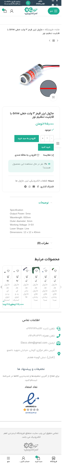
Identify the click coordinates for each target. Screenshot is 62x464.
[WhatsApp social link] (57, 5)
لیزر (26, 180)
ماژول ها (19, 180)
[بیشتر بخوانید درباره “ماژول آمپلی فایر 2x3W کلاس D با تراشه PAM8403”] (37, 277)
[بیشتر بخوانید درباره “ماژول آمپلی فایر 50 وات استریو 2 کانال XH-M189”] (55, 277)
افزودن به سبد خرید (27, 138)
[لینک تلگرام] (53, 5)
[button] (18, 277)
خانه (57, 29)
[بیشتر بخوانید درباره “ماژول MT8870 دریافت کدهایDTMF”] (27, 277)
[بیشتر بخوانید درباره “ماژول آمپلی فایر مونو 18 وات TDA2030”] (46, 277)
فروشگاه (49, 29)
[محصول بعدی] (50, 41)
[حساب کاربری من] (11, 11)
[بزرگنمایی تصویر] (53, 97)
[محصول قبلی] (58, 41)
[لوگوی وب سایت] (31, 10)
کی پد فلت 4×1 (7, 282)
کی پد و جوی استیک (16, 295)
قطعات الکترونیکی (38, 180)
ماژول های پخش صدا (54, 295)
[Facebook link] (38, 186)
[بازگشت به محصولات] (54, 41)
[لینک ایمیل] (34, 186)
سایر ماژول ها (26, 293)
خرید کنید (45, 147)
